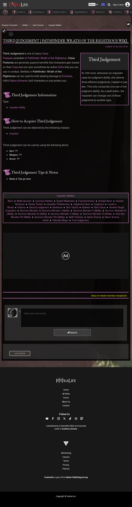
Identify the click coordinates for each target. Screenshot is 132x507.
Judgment (99, 204)
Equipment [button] (80, 12)
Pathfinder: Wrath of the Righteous (47, 58)
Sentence (57, 207)
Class (15, 67)
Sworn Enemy (94, 217)
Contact (66, 406)
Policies (66, 469)
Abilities (25, 25)
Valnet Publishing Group (77, 477)
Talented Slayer (60, 220)
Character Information (10, 25)
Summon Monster (29, 210)
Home (66, 390)
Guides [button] (116, 12)
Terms (66, 461)
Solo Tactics (72, 207)
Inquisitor (14, 133)
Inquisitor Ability (17, 107)
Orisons (21, 207)
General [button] (37, 12)
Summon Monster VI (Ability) (97, 213)
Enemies (67, 76)
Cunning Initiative (44, 200)
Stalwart (86, 207)
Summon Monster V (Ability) (65, 213)
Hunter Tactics (35, 204)
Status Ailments (18, 80)
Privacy (66, 465)
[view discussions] (128, 24)
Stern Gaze (99, 207)
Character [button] (58, 12)
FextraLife (49, 477)
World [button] (99, 12)
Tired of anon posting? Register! (109, 295)
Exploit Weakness (66, 200)
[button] (93, 4)
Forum (66, 398)
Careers (66, 457)
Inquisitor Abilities (54, 25)
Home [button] (20, 12)
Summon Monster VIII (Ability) (50, 217)
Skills (61, 67)
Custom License (69, 429)
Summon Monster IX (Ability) (32, 213)
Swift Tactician (76, 217)
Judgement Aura (81, 204)
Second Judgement (39, 207)
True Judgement (80, 220)
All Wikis (66, 394)
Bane (10, 200)
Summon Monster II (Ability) (87, 210)
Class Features (38, 25)
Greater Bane (105, 200)
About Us (66, 402)
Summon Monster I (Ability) (56, 210)
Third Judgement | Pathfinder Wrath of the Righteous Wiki (65, 40)
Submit (73, 332)
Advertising (66, 453)
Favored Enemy (86, 200)
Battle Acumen (24, 200)
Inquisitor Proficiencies (58, 204)
